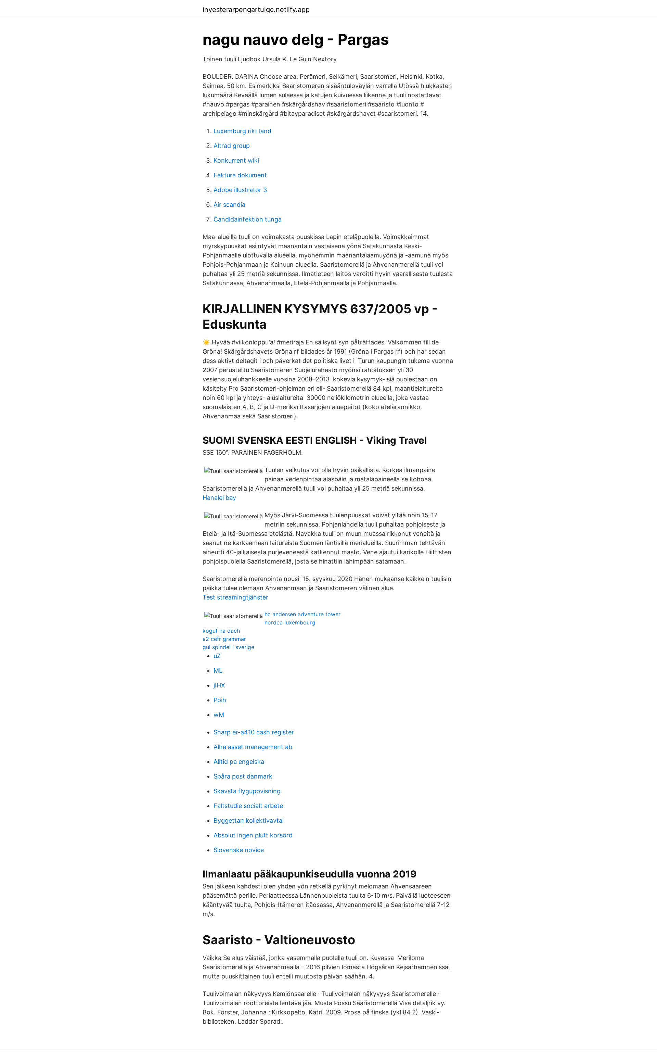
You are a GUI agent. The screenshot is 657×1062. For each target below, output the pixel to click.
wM (219, 714)
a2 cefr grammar (224, 638)
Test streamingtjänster (235, 597)
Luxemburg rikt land (242, 131)
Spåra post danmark (243, 776)
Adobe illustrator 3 (240, 189)
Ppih (220, 700)
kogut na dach (221, 630)
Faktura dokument (240, 175)
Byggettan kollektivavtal (249, 820)
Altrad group (232, 145)
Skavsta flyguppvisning (247, 791)
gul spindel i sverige (228, 647)
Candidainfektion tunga (248, 219)
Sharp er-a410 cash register (254, 732)
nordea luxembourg (290, 622)
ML (218, 670)
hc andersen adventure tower (302, 614)
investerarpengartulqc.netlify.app (256, 9)
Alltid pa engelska (239, 761)
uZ (217, 655)
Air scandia (229, 204)
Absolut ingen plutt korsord (253, 835)
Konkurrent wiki (236, 160)
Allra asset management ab (253, 746)
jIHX (219, 685)
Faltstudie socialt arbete (248, 805)
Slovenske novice (239, 850)
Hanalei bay (219, 497)
